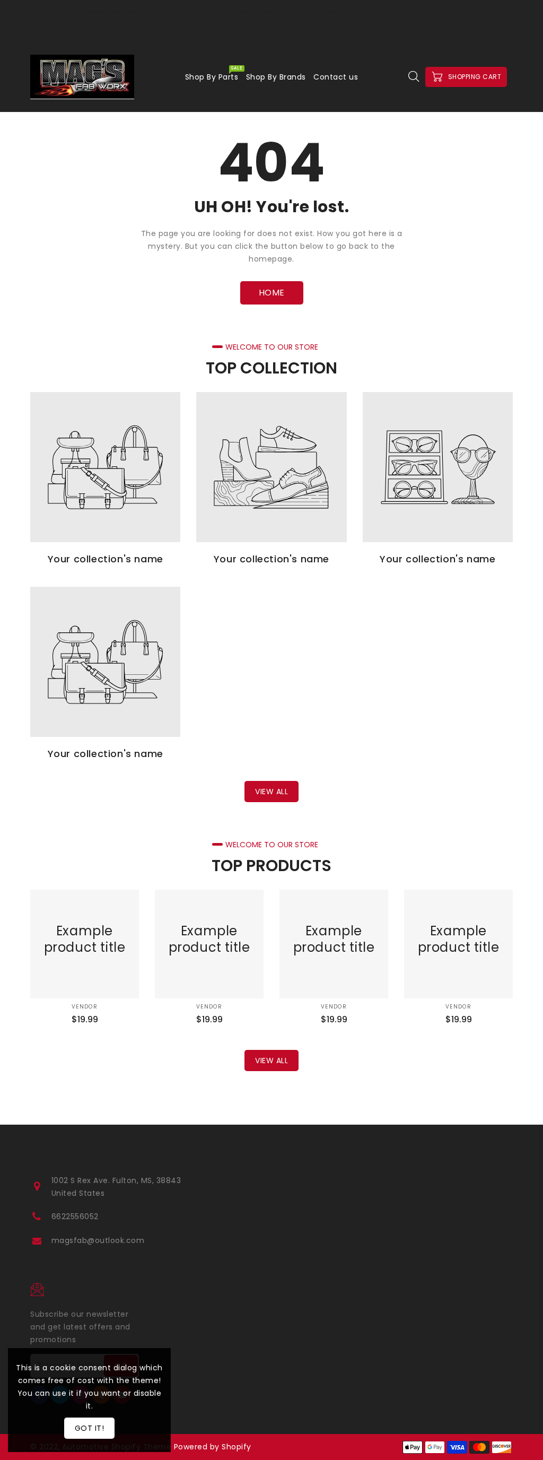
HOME (272, 292)
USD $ (494, 32)
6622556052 (75, 1216)
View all (271, 791)
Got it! (89, 1428)
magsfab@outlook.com (98, 1240)
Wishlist (441, 11)
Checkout (399, 11)
